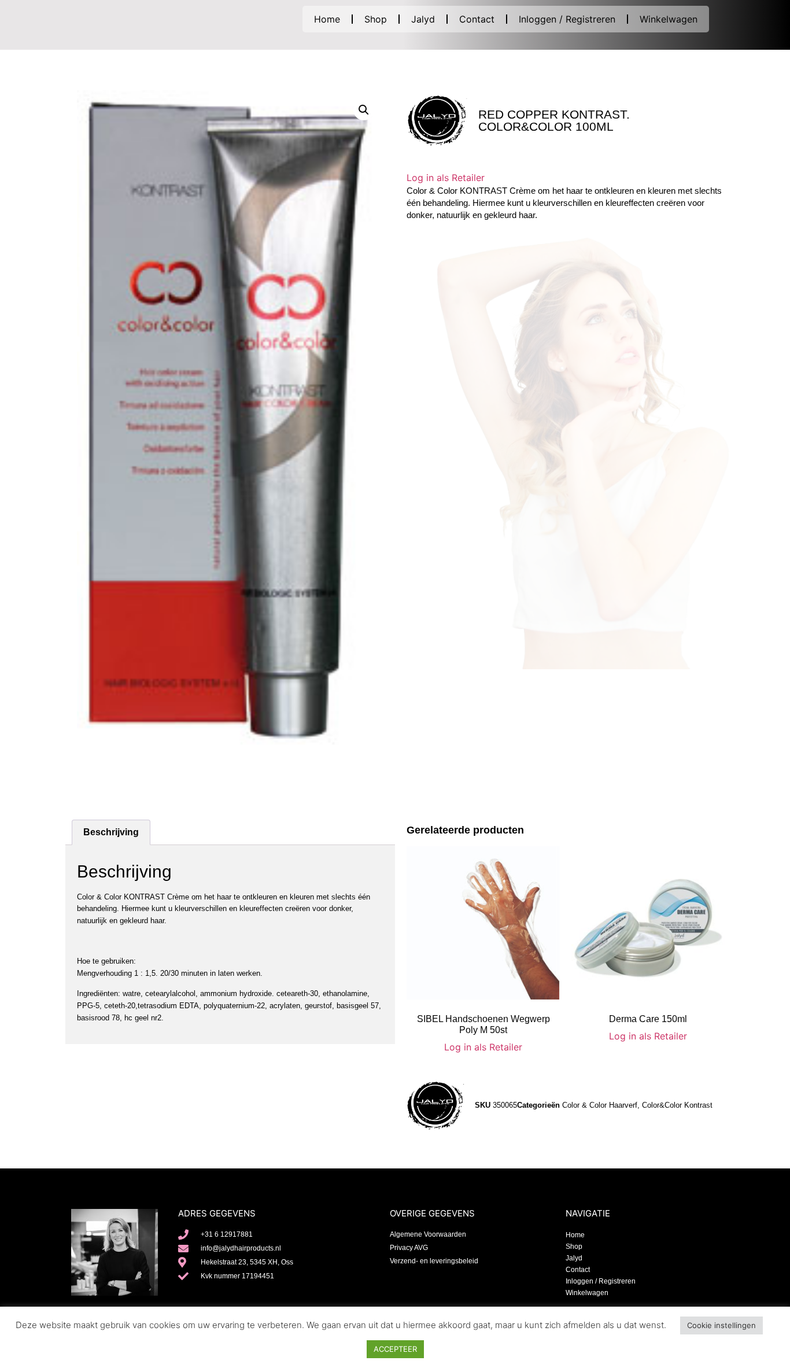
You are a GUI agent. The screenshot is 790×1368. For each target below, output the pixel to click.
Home (327, 19)
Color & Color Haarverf (599, 1105)
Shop (375, 19)
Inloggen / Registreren (567, 19)
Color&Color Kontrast (677, 1105)
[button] (363, 109)
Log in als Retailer (446, 177)
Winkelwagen (668, 19)
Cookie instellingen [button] (721, 1325)
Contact (476, 19)
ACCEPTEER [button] (395, 1349)
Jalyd (423, 19)
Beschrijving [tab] (111, 832)
